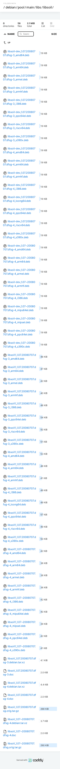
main (30, 7)
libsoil (47, 7)
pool (21, 7)
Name (12, 33)
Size (54, 34)
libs (38, 7)
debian (11, 7)
